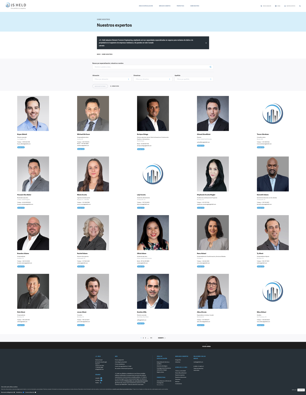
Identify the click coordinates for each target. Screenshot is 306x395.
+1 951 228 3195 (26, 319)
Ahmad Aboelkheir (204, 134)
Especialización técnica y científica (163, 363)
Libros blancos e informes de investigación (164, 381)
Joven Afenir (81, 312)
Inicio (99, 54)
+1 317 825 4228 (85, 261)
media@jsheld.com (198, 362)
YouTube (97, 380)
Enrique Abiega (142, 134)
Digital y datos (160, 372)
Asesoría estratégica (162, 366)
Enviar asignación (119, 360)
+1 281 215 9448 (26, 261)
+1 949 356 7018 (26, 142)
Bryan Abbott (22, 134)
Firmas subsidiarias (120, 364)
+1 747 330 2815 (145, 202)
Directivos (177, 379)
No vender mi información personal (124, 368)
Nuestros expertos (180, 375)
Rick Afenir (21, 312)
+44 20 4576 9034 (26, 202)
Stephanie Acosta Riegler (206, 195)
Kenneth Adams (263, 195)
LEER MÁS (101, 46)
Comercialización (29, 392)
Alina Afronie (201, 312)
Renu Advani (201, 253)
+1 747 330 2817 (265, 202)
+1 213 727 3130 (205, 202)
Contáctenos (178, 383)
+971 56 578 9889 (144, 261)
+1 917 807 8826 (84, 143)
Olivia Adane (141, 253)
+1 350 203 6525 (265, 319)
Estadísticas (19, 392)
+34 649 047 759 (144, 143)
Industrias (177, 362)
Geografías (178, 360)
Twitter (97, 382)
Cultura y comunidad (180, 370)
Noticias (177, 381)
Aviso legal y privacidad (121, 362)
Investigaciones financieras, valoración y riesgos (164, 369)
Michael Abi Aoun (83, 134)
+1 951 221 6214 (85, 319)
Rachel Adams (82, 253)
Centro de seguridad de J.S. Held (123, 366)
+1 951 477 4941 (265, 261)
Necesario (7, 392)
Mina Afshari (261, 312)
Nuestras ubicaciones (180, 377)
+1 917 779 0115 (85, 142)
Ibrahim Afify (141, 312)
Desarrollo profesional (180, 373)
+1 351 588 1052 (265, 142)
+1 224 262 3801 (205, 261)
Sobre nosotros (107, 54)
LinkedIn (97, 378)
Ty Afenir (260, 253)
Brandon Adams (23, 253)
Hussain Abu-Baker (24, 195)
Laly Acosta (141, 195)
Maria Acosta (82, 195)
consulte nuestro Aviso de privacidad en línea (122, 389)
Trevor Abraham (263, 134)
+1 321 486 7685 (86, 202)
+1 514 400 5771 (205, 319)
